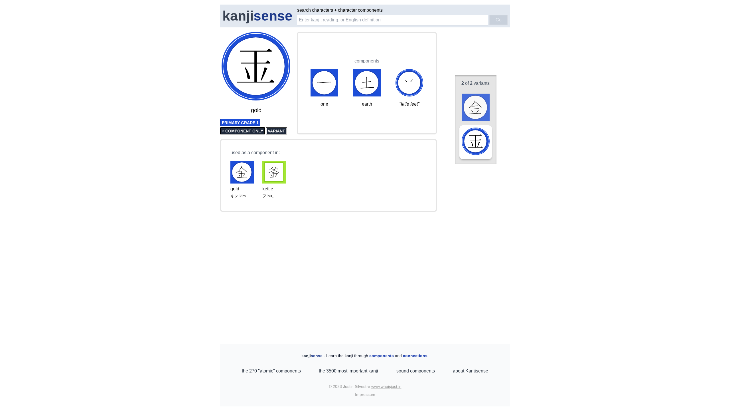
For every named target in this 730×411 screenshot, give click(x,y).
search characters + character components (340, 10)
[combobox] (392, 20)
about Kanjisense (470, 370)
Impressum (365, 394)
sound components (415, 370)
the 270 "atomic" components (271, 370)
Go (499, 19)
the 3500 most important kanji (348, 370)
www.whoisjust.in (386, 386)
